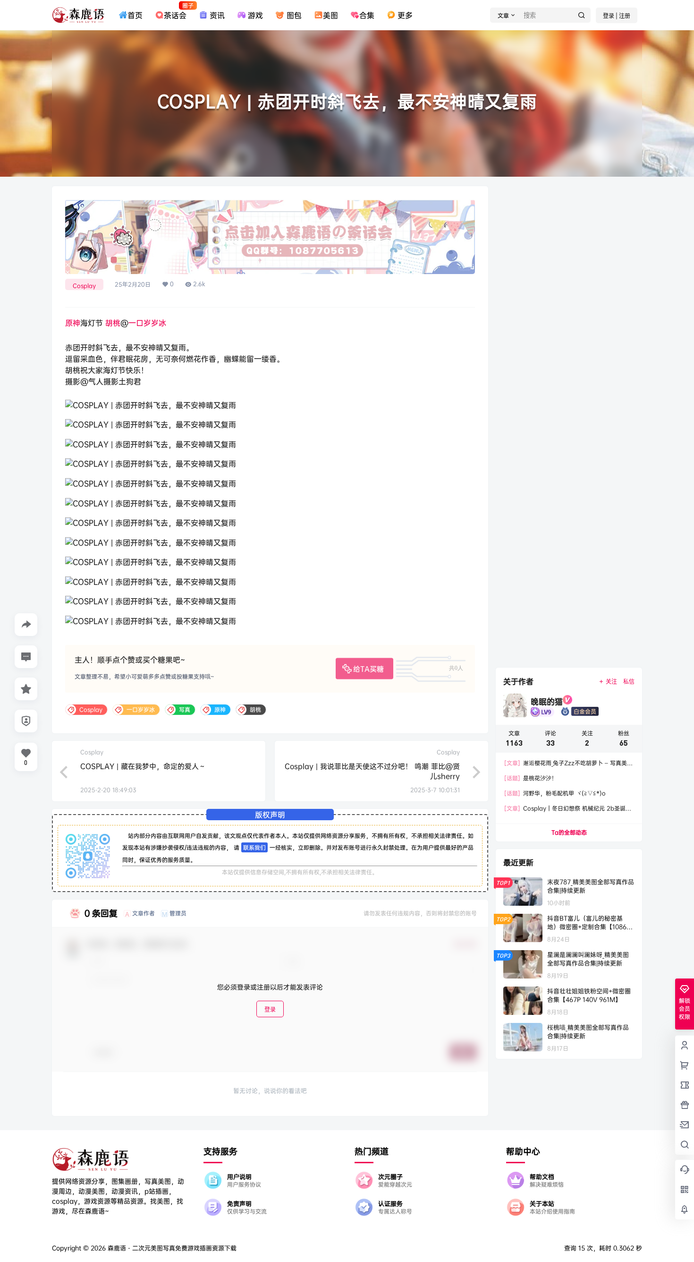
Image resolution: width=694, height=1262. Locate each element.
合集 (366, 15)
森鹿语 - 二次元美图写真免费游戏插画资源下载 (171, 1248)
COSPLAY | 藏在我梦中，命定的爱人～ (143, 766)
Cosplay (84, 286)
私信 (629, 681)
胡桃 (112, 323)
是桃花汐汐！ (530, 778)
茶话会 (175, 10)
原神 (72, 323)
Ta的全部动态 (569, 832)
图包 (294, 15)
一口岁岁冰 (147, 323)
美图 (330, 15)
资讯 (217, 15)
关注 (611, 681)
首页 (135, 15)
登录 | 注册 (616, 15)
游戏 (255, 15)
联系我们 (254, 847)
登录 (270, 1009)
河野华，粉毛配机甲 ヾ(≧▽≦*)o (555, 793)
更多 (405, 15)
